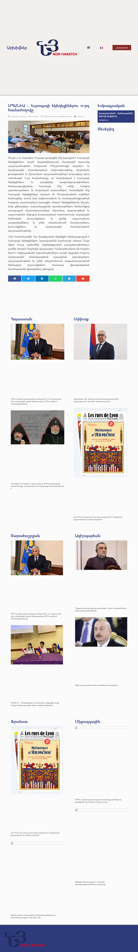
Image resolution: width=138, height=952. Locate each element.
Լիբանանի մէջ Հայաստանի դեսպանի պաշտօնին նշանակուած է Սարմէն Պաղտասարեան (96, 400)
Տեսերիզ (106, 129)
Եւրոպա (23, 116)
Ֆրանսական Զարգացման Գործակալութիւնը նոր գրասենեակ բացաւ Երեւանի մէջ (33, 916)
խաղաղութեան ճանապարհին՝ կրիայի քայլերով (116, 115)
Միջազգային (87, 721)
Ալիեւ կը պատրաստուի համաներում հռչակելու (96, 685)
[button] (88, 47)
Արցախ (14, 116)
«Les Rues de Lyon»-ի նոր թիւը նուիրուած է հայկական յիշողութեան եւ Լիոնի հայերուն (98, 518)
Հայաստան (33, 116)
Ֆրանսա (19, 721)
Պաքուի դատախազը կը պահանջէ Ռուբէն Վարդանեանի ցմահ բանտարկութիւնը (100, 609)
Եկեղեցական (49, 116)
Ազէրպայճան (88, 535)
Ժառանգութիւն (64, 116)
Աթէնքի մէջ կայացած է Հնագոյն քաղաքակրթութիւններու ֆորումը (90, 882)
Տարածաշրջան (25, 535)
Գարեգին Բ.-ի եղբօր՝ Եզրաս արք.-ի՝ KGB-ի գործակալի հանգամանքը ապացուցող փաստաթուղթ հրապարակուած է (37, 486)
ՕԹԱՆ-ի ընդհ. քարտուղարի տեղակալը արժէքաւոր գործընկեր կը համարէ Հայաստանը (98, 800)
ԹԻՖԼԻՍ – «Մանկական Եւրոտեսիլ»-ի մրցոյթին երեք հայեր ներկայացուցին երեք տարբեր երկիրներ (35, 703)
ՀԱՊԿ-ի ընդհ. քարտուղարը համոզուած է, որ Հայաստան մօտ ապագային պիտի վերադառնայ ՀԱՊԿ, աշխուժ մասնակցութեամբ (36, 401)
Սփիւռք (81, 319)
